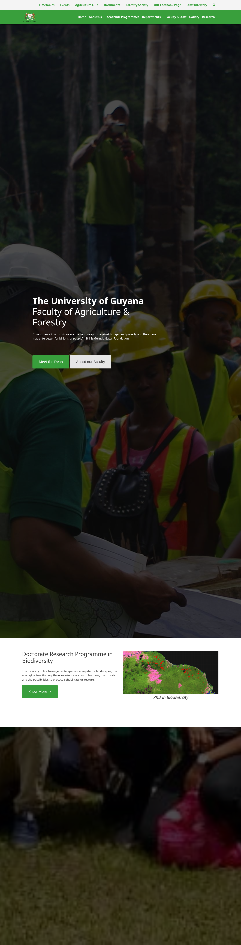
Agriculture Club (86, 5)
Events (65, 5)
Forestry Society (137, 5)
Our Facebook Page (167, 5)
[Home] (30, 17)
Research (208, 17)
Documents (112, 5)
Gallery (194, 17)
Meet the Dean (51, 361)
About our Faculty (90, 361)
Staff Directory (197, 5)
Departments (151, 17)
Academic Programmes (123, 17)
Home (82, 17)
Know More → (39, 691)
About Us (95, 17)
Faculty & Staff (176, 17)
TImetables (47, 5)
